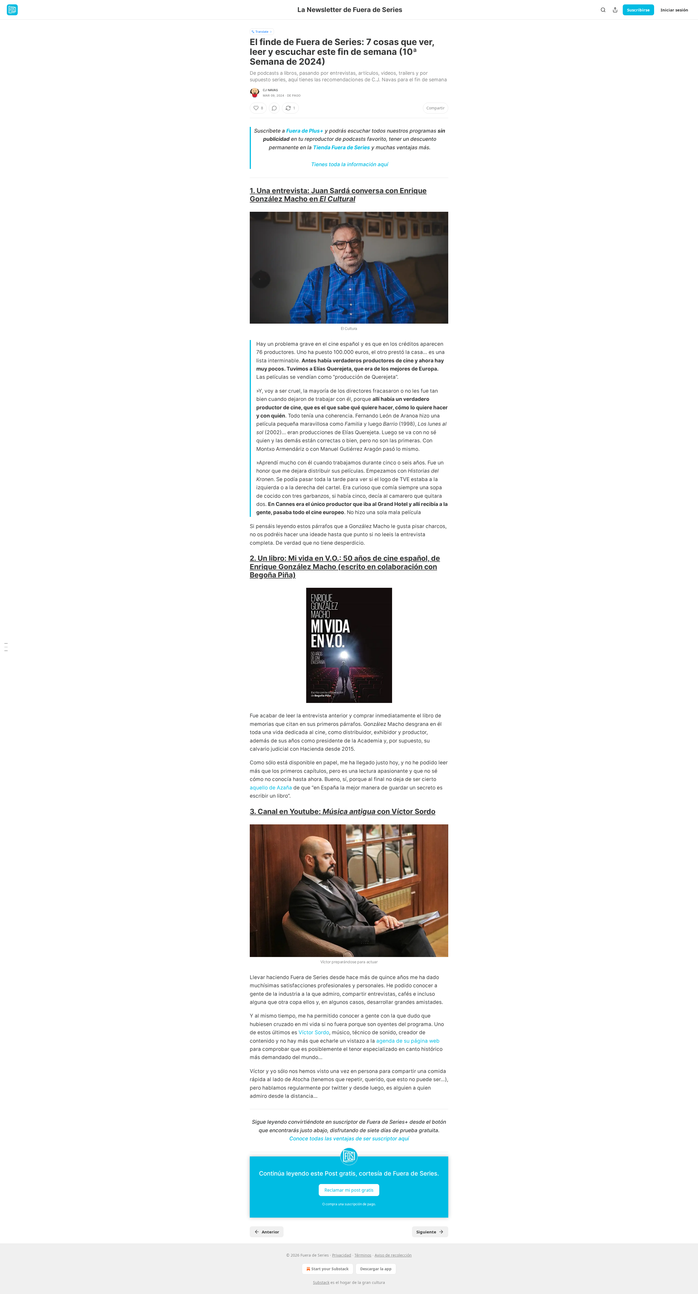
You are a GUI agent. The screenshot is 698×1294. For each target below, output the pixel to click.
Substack (321, 1282)
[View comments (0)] (274, 108)
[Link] (242, 194)
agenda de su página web (408, 1041)
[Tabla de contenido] (6, 647)
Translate (261, 31)
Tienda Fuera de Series (341, 147)
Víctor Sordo (314, 1032)
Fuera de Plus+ (304, 131)
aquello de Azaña (271, 788)
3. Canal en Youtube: (286, 811)
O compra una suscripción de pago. (349, 1204)
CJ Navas (270, 90)
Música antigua (349, 811)
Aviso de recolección (393, 1255)
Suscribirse (638, 10)
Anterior (270, 1232)
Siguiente (426, 1232)
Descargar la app (376, 1268)
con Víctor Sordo (405, 811)
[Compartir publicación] (615, 9)
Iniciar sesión (674, 10)
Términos (362, 1255)
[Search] (603, 9)
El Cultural (337, 199)
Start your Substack (330, 1268)
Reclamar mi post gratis (349, 1190)
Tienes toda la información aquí (349, 164)
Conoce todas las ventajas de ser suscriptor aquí (349, 1138)
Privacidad (341, 1255)
